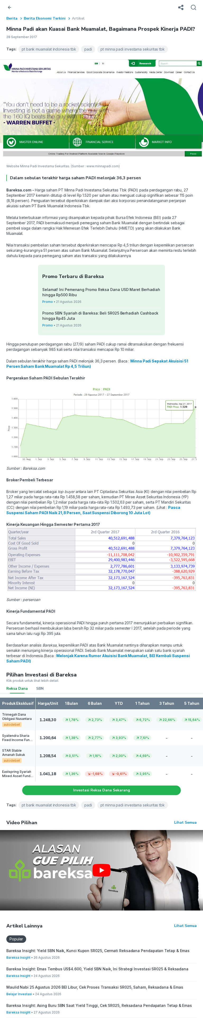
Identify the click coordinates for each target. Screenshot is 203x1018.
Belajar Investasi (19, 994)
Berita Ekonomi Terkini (45, 18)
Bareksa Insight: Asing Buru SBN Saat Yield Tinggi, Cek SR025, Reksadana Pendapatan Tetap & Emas (99, 1005)
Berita (11, 18)
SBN (40, 688)
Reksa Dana (17, 688)
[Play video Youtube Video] (101, 870)
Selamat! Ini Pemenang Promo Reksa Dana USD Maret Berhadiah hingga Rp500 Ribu (101, 292)
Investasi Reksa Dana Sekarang (101, 790)
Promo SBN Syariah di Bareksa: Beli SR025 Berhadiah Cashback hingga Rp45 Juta (100, 316)
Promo (47, 302)
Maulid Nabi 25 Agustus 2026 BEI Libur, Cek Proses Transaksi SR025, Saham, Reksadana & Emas (94, 987)
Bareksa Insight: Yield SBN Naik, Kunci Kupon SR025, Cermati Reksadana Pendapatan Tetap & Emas (98, 950)
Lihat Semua (185, 822)
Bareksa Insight (18, 957)
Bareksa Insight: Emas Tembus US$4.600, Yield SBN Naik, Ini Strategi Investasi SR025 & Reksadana (97, 969)
